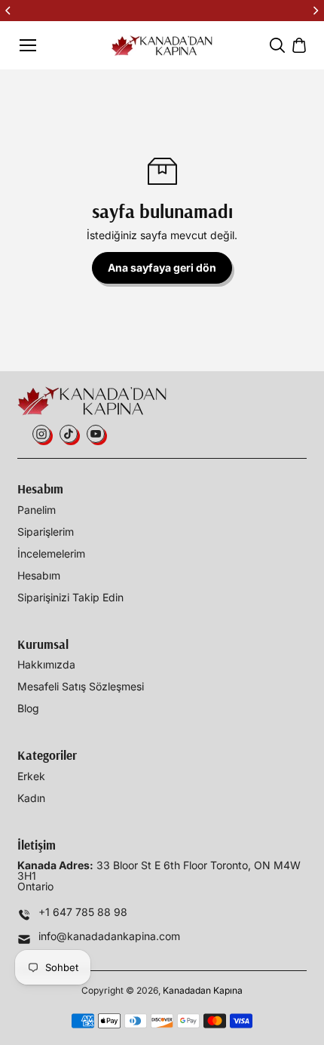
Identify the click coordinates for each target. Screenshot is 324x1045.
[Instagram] (41, 434)
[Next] (315, 10)
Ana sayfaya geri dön (162, 267)
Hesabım (38, 575)
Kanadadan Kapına (203, 990)
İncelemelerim (51, 554)
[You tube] (96, 434)
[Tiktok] (69, 434)
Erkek (31, 776)
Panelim (36, 510)
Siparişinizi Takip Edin (70, 597)
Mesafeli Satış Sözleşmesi (80, 686)
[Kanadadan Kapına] (162, 46)
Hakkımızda (46, 664)
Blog (28, 708)
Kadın (31, 798)
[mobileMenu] (27, 45)
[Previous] (9, 10)
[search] (277, 45)
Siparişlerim (45, 532)
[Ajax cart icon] (299, 45)
